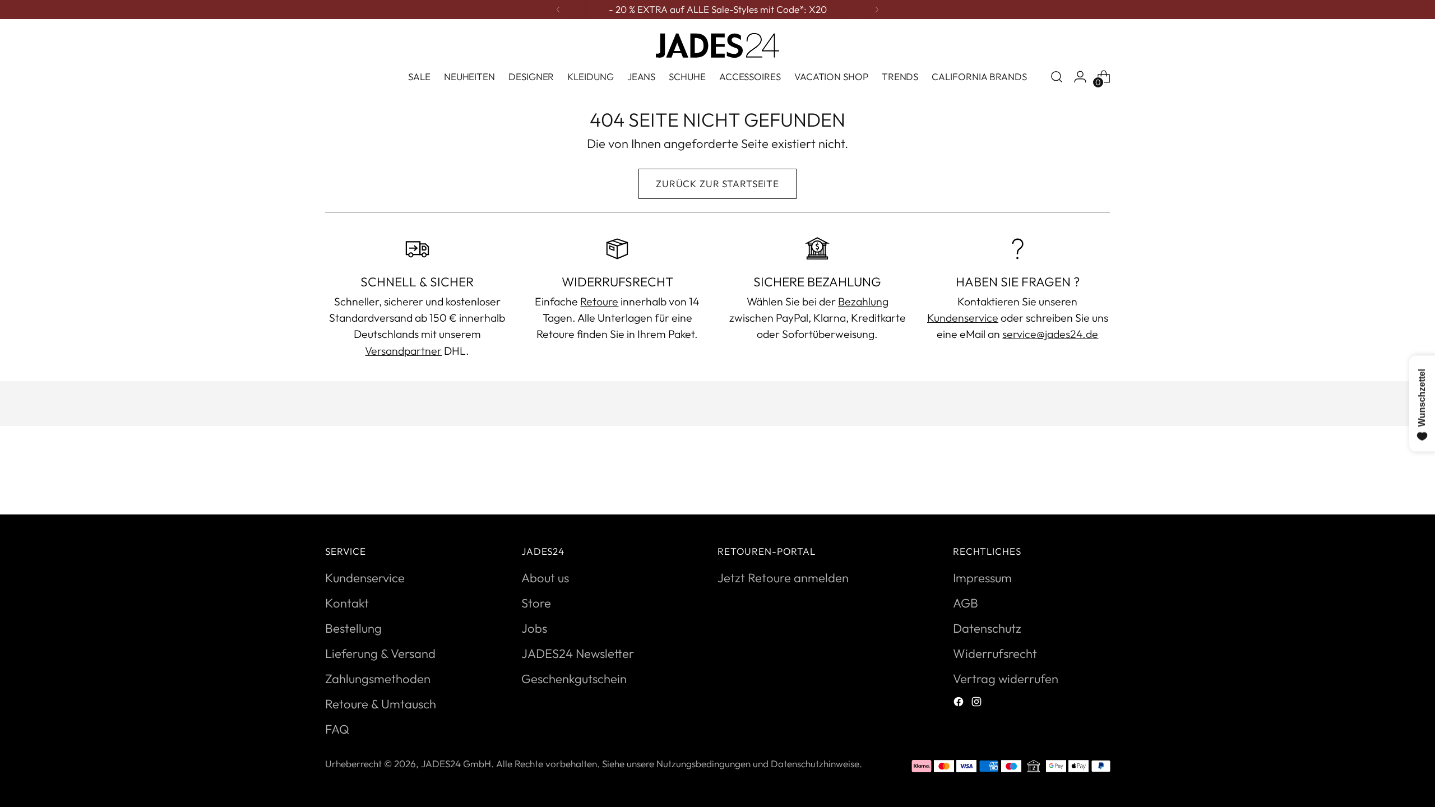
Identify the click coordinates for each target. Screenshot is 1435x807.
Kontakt (347, 603)
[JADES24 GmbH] (717, 45)
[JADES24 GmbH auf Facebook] (959, 703)
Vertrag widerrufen (1005, 679)
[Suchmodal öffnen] (1056, 77)
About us (545, 578)
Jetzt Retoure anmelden (783, 578)
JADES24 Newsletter (577, 653)
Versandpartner (403, 351)
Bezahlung (863, 301)
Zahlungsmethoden (377, 679)
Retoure (599, 301)
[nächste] (876, 9)
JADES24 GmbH (456, 763)
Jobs (534, 628)
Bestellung (353, 628)
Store (536, 603)
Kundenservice (962, 317)
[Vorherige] (558, 9)
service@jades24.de (1050, 334)
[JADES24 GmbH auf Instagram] (977, 703)
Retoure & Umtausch (380, 704)
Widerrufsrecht (995, 653)
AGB (965, 603)
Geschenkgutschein (574, 679)
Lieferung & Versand (380, 653)
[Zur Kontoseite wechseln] (1080, 77)
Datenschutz (987, 628)
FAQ (337, 729)
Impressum (982, 578)
